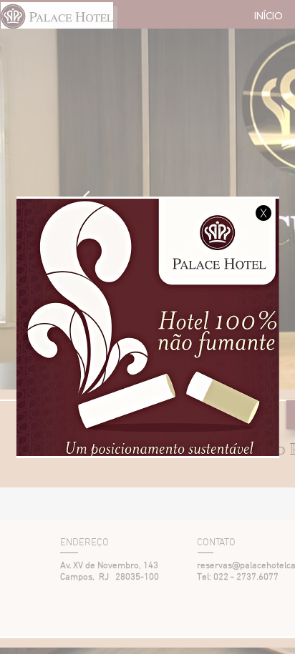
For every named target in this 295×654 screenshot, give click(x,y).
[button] (263, 213)
